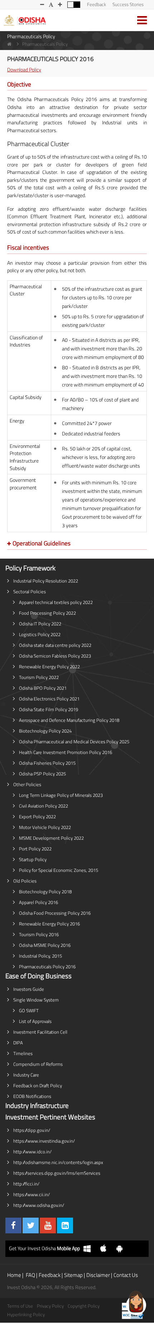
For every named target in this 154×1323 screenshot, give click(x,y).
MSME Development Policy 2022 (51, 838)
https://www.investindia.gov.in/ (44, 1140)
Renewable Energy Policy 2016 (49, 923)
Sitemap (73, 1275)
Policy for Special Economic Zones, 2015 (58, 870)
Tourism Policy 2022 (39, 677)
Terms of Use (20, 1305)
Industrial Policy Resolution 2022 (45, 580)
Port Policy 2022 (35, 848)
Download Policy (24, 69)
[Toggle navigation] (142, 20)
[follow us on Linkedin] (65, 1225)
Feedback (96, 4)
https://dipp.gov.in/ (31, 1130)
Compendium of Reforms (38, 1064)
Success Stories (128, 4)
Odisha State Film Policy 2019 (48, 709)
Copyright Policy (84, 1305)
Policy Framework (30, 568)
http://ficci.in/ (26, 1183)
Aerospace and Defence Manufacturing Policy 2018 (69, 720)
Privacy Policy (50, 1305)
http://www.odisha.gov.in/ (38, 1205)
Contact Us (126, 1275)
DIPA (18, 1042)
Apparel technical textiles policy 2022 (56, 602)
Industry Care (26, 1074)
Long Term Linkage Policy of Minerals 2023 (61, 795)
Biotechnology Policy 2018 (45, 891)
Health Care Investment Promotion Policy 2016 (65, 752)
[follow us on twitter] (31, 1225)
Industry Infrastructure (37, 1105)
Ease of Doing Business (38, 976)
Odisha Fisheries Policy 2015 (47, 763)
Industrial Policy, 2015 (40, 955)
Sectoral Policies (29, 591)
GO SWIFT (29, 1010)
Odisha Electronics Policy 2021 (49, 698)
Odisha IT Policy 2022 (40, 623)
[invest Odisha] (25, 20)
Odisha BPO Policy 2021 (43, 688)
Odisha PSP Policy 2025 (42, 773)
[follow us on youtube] (48, 1225)
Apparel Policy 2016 (38, 902)
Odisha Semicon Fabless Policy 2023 (55, 655)
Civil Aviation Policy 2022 (43, 805)
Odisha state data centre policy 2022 (55, 645)
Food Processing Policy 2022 (47, 612)
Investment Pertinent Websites (50, 1117)
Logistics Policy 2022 (40, 634)
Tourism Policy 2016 (39, 934)
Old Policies (25, 880)
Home (14, 1275)
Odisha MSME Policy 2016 (45, 945)
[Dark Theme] (77, 4)
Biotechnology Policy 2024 (45, 730)
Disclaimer (98, 1275)
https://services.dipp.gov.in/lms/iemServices (56, 1173)
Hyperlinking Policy (26, 1314)
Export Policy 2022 (37, 816)
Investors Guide (28, 989)
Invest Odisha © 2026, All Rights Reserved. (51, 1287)
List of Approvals (35, 1021)
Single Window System (36, 999)
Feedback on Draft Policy (37, 1085)
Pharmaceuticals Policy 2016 (47, 966)
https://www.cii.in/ (31, 1194)
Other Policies (27, 784)
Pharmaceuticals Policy (31, 37)
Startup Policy (33, 859)
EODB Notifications (32, 1096)
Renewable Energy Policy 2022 (49, 666)
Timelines (23, 1053)
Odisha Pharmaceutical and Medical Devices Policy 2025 (74, 741)
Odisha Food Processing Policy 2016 (55, 913)
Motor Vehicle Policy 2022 (45, 827)
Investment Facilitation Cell (40, 1031)
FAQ (30, 1275)
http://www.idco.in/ (32, 1151)
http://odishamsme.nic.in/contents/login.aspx (58, 1162)
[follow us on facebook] (13, 1225)
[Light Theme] (70, 4)
